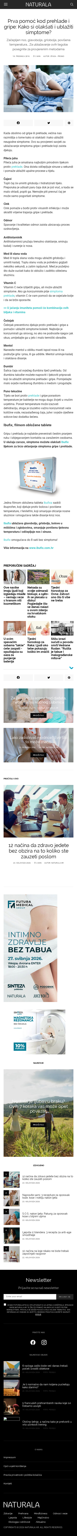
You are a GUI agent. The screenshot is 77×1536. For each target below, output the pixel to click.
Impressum (10, 1457)
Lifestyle (27, 1517)
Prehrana (23, 1513)
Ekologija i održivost (19, 1522)
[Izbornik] (6, 4)
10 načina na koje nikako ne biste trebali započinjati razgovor (45, 1252)
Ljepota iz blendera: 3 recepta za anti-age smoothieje (46, 1234)
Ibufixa (48, 502)
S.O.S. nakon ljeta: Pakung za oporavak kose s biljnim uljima (45, 1215)
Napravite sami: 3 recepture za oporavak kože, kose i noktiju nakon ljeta (46, 1196)
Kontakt (8, 1483)
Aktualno (41, 1522)
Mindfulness (40, 1513)
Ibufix (7, 540)
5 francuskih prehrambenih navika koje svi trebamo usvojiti (46, 1404)
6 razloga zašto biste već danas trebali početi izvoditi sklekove (45, 1367)
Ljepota (13, 1517)
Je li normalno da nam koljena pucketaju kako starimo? (46, 1386)
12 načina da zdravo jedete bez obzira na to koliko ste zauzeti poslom (38, 851)
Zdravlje (8, 1513)
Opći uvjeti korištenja (15, 1466)
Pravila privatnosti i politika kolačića (23, 1475)
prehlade (16, 166)
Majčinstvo (43, 1517)
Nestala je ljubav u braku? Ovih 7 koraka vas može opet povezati (38, 1106)
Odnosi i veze (60, 1513)
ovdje (38, 1314)
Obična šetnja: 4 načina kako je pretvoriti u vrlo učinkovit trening (47, 1423)
